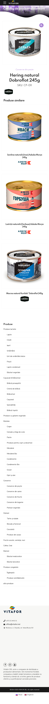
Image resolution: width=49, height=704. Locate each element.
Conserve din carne (14, 491)
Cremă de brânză (13, 389)
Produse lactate (9, 329)
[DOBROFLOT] (8, 92)
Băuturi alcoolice (13, 562)
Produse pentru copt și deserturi (19, 443)
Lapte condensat (13, 367)
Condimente (11, 459)
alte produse (8, 583)
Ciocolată (10, 529)
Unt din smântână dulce (16, 356)
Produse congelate (10, 567)
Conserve (7, 481)
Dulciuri (6, 513)
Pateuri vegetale (13, 508)
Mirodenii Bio (12, 454)
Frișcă (9, 361)
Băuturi (6, 551)
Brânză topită (12, 410)
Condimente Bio (13, 464)
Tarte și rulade (12, 518)
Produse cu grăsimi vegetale (14, 416)
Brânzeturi (11, 394)
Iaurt (8, 345)
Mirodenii (10, 448)
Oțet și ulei (11, 475)
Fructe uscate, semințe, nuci (14, 540)
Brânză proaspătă (14, 383)
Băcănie (6, 421)
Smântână (11, 351)
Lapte (9, 334)
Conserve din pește (14, 486)
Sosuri (9, 470)
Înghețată (10, 573)
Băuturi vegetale (13, 372)
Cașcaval (10, 399)
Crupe (9, 426)
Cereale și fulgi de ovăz (16, 432)
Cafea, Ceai (7, 545)
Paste (9, 437)
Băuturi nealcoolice (14, 556)
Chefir (9, 340)
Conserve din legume (15, 502)
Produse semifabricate (15, 578)
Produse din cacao (14, 535)
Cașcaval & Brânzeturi (11, 378)
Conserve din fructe (14, 497)
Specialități (11, 405)
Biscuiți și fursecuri (14, 524)
